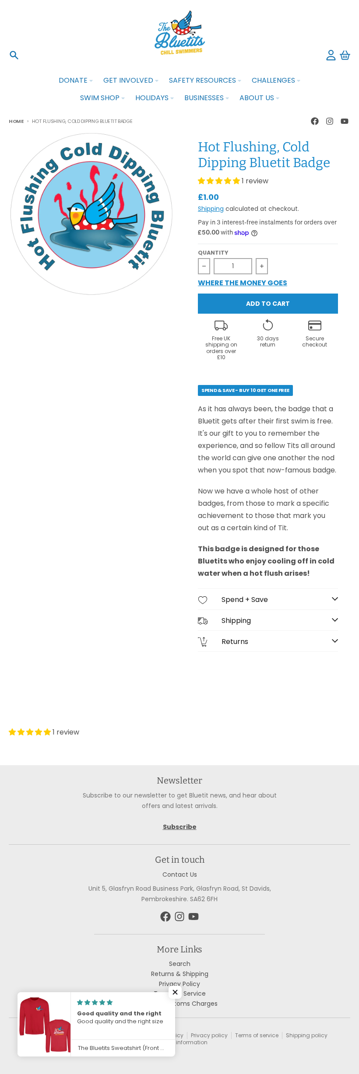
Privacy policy (209, 1035)
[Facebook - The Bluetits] (314, 121)
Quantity (213, 252)
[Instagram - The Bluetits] (329, 121)
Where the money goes (242, 284)
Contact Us (179, 874)
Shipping (211, 208)
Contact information (180, 1042)
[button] (175, 992)
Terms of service (256, 1035)
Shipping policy (306, 1035)
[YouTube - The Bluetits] (344, 121)
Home (16, 121)
